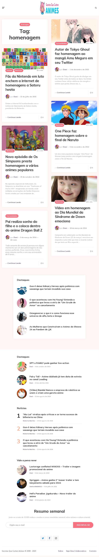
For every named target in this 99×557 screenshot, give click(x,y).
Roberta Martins (29, 421)
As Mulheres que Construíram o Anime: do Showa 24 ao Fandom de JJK (55, 328)
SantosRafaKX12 (36, 486)
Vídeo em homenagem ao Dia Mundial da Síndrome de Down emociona (72, 214)
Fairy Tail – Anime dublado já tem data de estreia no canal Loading (55, 378)
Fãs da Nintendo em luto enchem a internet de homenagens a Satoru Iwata (24, 83)
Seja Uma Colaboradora (76, 551)
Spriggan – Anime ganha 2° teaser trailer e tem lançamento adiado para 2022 (54, 481)
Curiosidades (61, 43)
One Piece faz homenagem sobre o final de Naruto (71, 135)
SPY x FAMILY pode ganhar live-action (49, 363)
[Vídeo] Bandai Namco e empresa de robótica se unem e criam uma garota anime (55, 391)
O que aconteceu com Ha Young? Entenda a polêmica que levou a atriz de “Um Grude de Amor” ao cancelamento (53, 302)
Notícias (18, 70)
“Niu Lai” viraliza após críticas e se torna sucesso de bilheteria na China (50, 416)
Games (9, 70)
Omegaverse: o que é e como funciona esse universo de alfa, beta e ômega (52, 314)
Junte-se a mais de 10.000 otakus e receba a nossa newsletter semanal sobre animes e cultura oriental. (49, 517)
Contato (92, 551)
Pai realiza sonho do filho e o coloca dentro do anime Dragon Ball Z (23, 225)
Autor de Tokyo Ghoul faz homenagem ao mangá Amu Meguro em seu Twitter (74, 56)
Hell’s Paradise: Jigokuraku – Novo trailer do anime (53, 495)
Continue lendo (63, 93)
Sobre (60, 551)
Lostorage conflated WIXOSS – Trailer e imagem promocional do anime (55, 468)
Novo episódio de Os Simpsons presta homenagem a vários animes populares (21, 163)
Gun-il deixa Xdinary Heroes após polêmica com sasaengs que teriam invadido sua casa (54, 287)
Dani (65, 69)
